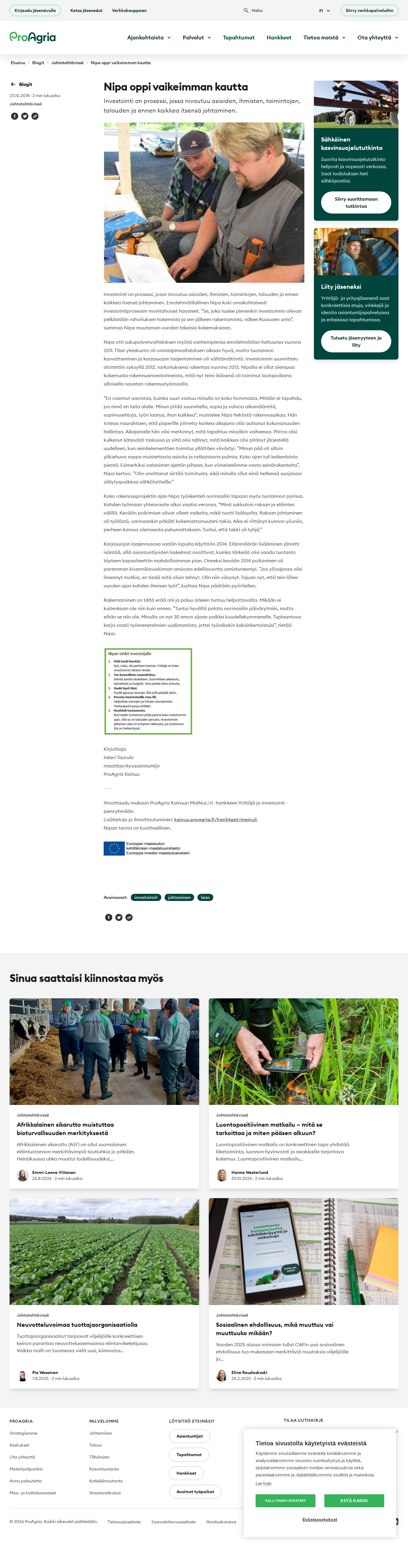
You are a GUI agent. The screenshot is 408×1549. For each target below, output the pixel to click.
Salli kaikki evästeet (285, 1500)
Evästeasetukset (320, 1519)
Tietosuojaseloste (124, 1522)
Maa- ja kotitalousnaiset (33, 1493)
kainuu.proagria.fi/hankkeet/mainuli (215, 819)
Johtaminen (100, 1433)
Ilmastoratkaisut (105, 1493)
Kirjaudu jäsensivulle (35, 10)
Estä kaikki (354, 1501)
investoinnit (146, 897)
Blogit (38, 62)
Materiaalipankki (26, 1469)
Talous (95, 1445)
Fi (321, 10)
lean (205, 897)
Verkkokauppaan (129, 10)
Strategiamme (23, 1433)
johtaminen (179, 897)
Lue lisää (263, 1483)
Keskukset (19, 1445)
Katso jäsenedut (86, 10)
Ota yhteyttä (22, 1457)
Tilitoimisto (99, 1457)
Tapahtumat (239, 37)
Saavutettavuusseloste (173, 1522)
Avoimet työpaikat (195, 1491)
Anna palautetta (26, 1481)
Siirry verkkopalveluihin (369, 10)
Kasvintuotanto (104, 1469)
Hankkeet (279, 37)
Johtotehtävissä (67, 62)
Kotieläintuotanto (106, 1481)
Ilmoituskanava (221, 1522)
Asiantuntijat (190, 1436)
